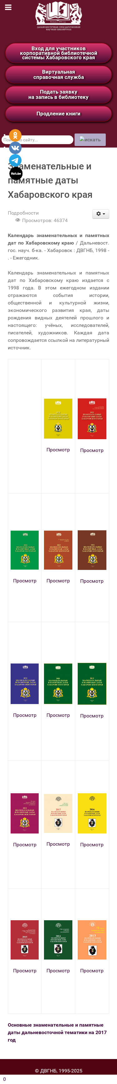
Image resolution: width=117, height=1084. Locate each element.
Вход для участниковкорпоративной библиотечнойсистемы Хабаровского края (58, 53)
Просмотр (58, 450)
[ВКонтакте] (15, 147)
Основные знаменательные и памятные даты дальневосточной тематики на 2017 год (57, 1032)
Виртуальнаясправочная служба (58, 74)
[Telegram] (15, 160)
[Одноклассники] (15, 135)
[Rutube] (16, 173)
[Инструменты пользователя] (101, 214)
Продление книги (58, 113)
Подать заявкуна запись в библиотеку (58, 94)
